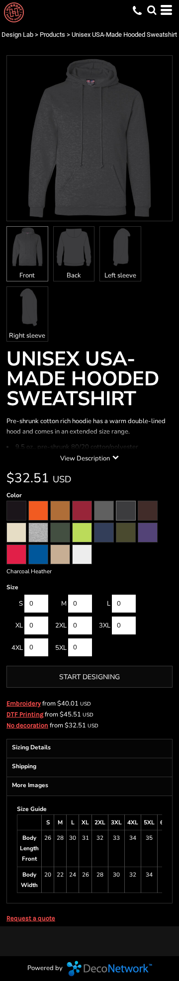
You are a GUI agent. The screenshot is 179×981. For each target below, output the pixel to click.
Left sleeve (120, 275)
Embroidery (23, 703)
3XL (104, 625)
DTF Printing (24, 714)
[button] (152, 10)
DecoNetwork (109, 969)
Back (74, 275)
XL (19, 625)
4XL (17, 647)
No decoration (27, 725)
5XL (61, 647)
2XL (61, 625)
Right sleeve (27, 335)
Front (27, 275)
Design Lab (17, 34)
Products (52, 34)
